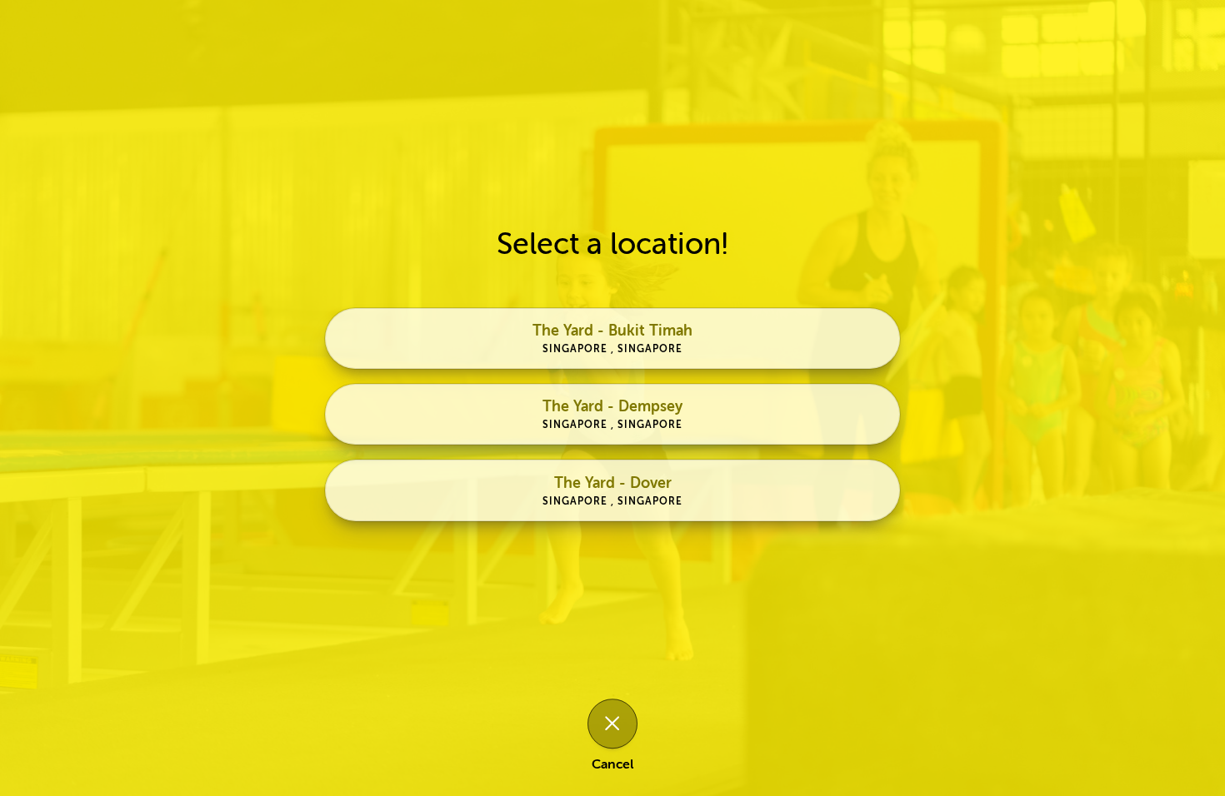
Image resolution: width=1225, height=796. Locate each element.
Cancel (612, 765)
